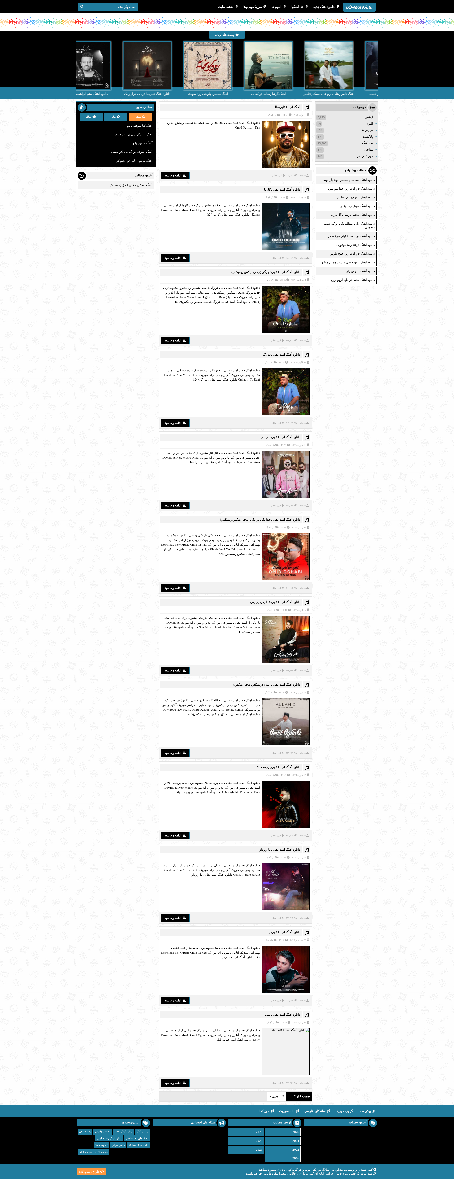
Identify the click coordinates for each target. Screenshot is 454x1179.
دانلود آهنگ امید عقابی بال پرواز (279, 849)
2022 (295, 1149)
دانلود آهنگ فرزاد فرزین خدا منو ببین (351, 188)
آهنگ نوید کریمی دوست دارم (134, 134)
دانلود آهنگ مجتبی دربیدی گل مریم (353, 215)
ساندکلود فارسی (315, 1111)
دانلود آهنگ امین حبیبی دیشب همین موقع (348, 262)
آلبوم (370, 123)
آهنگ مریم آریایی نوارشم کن (134, 160)
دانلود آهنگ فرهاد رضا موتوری (355, 245)
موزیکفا (264, 1111)
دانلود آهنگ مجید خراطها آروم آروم (353, 280)
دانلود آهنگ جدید (324, 7)
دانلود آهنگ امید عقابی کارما (282, 189)
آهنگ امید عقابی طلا (287, 107)
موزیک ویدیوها (252, 7)
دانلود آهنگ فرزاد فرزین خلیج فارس (352, 253)
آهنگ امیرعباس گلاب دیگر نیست (132, 152)
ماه (114, 116)
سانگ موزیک (321, 1169)
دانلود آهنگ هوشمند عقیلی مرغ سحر (351, 236)
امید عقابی (277, 175)
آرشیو (369, 117)
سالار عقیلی (118, 1145)
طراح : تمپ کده (89, 1171)
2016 (295, 1158)
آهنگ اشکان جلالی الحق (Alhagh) (131, 185)
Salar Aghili (101, 1145)
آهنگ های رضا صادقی (136, 1138)
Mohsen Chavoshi (138, 1145)
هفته (138, 116)
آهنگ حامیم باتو (143, 143)
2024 (295, 1141)
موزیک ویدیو (365, 156)
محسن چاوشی (103, 1131)
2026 (295, 1132)
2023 (259, 1141)
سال (89, 116)
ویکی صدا (365, 1111)
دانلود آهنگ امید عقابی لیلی (282, 1014)
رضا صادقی (85, 1131)
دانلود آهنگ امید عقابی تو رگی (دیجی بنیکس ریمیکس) (265, 272)
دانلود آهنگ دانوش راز (360, 271)
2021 (259, 1149)
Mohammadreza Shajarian (93, 1151)
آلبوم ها (276, 7)
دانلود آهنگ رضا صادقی (109, 1138)
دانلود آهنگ (142, 1131)
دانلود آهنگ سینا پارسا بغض (357, 206)
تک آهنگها (297, 7)
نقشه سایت (225, 7)
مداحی (368, 149)
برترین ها (367, 130)
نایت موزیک (286, 1111)
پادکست (367, 136)
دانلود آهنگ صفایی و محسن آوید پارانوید (349, 180)
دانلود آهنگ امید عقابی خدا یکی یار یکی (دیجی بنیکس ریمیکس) (260, 519)
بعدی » (273, 1096)
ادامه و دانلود (173, 175)
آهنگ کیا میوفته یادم (140, 125)
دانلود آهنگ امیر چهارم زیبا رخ (356, 197)
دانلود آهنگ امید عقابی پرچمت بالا (278, 767)
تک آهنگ (272, 115)
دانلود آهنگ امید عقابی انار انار (280, 437)
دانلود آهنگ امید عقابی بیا (284, 932)
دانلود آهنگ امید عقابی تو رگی (281, 354)
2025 (259, 1132)
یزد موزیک (342, 1111)
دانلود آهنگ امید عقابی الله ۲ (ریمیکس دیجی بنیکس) (266, 684)
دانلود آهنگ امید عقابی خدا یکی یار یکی (275, 602)
